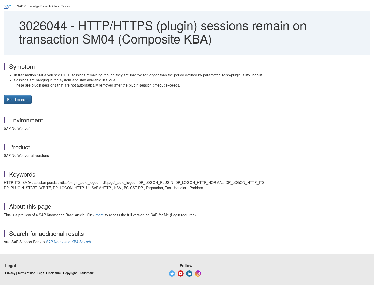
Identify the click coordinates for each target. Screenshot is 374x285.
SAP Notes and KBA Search (68, 241)
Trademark (86, 272)
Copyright (70, 272)
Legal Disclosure (49, 272)
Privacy (10, 272)
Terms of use (26, 272)
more (99, 214)
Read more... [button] (17, 99)
